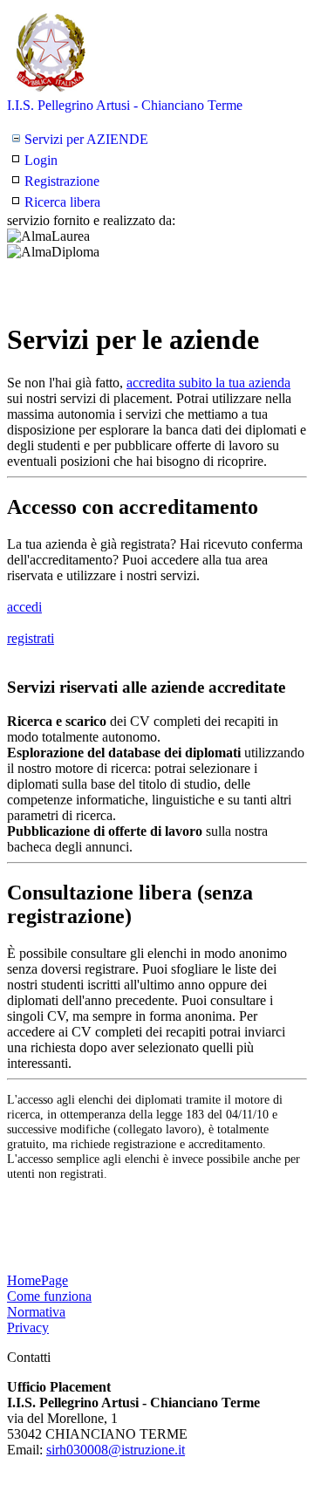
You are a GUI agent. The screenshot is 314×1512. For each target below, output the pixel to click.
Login (41, 160)
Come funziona (49, 1296)
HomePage (37, 1280)
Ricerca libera (62, 202)
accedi (24, 606)
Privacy (28, 1327)
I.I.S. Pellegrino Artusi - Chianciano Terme (124, 105)
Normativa (36, 1311)
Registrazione (61, 181)
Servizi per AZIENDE (86, 139)
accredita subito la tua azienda (208, 382)
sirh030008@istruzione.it (115, 1449)
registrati (30, 638)
